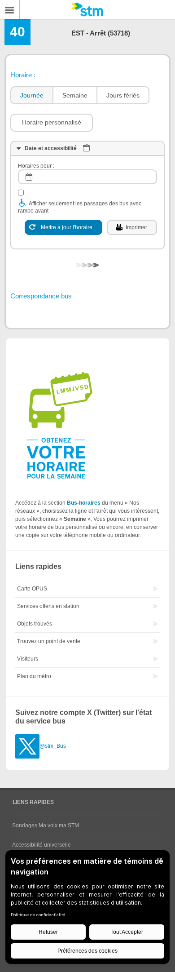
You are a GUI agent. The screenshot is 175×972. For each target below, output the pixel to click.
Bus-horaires (84, 503)
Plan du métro (34, 676)
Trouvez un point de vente (48, 641)
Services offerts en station (48, 606)
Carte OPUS (32, 589)
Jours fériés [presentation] (123, 95)
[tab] (31, 95)
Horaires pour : (36, 166)
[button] (51, 123)
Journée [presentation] (32, 95)
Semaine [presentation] (75, 95)
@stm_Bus (52, 746)
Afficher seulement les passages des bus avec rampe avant (79, 207)
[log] (87, 176)
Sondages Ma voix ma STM (45, 825)
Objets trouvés (34, 624)
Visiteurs (27, 659)
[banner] (87, 9)
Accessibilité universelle (41, 845)
